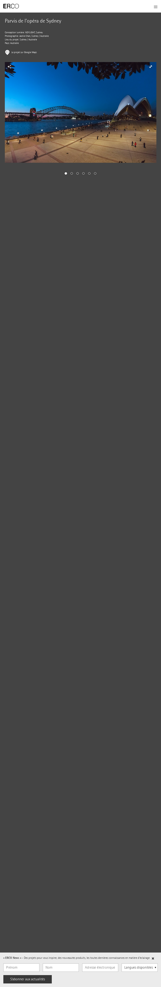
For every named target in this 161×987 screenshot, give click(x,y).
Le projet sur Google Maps (24, 52)
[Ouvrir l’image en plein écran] (150, 66)
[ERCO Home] (11, 6)
